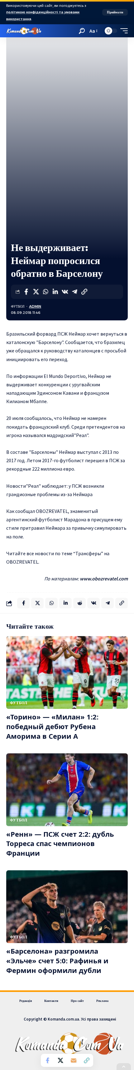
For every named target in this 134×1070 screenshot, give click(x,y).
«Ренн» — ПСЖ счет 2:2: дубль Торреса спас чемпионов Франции (60, 843)
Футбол (17, 306)
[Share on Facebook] (26, 292)
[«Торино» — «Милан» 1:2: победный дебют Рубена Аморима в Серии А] (67, 672)
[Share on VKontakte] (64, 292)
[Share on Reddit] (79, 603)
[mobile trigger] (122, 30)
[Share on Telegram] (74, 292)
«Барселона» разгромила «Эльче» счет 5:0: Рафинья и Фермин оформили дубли (57, 960)
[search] (81, 31)
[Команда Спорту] (23, 30)
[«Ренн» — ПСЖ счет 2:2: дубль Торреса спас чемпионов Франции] (67, 789)
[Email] (73, 1060)
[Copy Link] (84, 292)
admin (35, 306)
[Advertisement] (67, 171)
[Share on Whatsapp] (45, 292)
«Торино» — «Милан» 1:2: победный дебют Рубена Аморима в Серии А (52, 726)
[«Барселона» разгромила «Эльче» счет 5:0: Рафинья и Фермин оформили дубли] (67, 906)
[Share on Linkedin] (55, 292)
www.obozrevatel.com (104, 578)
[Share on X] (35, 292)
